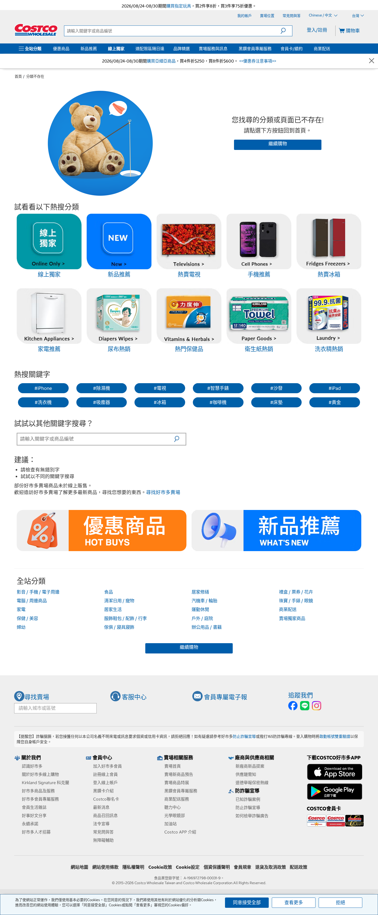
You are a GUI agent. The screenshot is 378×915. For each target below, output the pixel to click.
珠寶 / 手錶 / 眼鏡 (296, 601)
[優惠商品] (70, 48)
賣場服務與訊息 (213, 48)
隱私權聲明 (133, 867)
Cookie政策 (160, 867)
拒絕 (340, 902)
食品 (108, 592)
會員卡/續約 (292, 48)
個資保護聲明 (217, 867)
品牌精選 (181, 48)
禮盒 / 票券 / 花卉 (296, 592)
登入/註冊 (317, 30)
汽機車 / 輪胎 (204, 601)
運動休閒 (200, 609)
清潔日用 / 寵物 (119, 601)
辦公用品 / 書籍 (207, 627)
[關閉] (371, 61)
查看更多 (293, 902)
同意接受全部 (247, 902)
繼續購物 (277, 144)
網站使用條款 (105, 867)
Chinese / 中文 (321, 15)
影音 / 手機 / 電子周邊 (38, 592)
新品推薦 (88, 48)
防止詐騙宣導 (244, 736)
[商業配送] (331, 48)
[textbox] (95, 439)
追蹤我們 (300, 695)
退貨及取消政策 (270, 867)
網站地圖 (79, 867)
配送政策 (298, 867)
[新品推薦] (98, 48)
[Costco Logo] (36, 29)
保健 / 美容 (27, 618)
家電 (21, 609)
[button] (286, 31)
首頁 (18, 76)
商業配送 (322, 48)
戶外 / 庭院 (202, 618)
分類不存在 (35, 76)
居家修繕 (200, 592)
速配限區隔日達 (150, 48)
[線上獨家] (125, 48)
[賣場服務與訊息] (229, 48)
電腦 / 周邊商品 (32, 601)
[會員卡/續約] (304, 48)
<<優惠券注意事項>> (257, 61)
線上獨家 (116, 48)
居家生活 (113, 609)
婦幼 (21, 627)
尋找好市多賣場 (163, 492)
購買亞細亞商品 (161, 61)
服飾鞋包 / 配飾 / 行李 (125, 618)
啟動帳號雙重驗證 (334, 736)
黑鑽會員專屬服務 (255, 48)
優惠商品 (61, 48)
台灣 (355, 15)
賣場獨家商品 (292, 618)
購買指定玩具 (178, 5)
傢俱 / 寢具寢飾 (119, 627)
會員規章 (242, 867)
